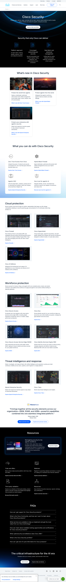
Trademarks (56, 575)
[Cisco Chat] (63, 579)
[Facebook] (46, 571)
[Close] (36, 576)
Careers (20, 571)
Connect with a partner (29, 571)
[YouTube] (56, 571)
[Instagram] (60, 571)
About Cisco (7, 571)
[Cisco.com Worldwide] (7, 5)
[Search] (60, 5)
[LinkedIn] (53, 571)
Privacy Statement (6, 579)
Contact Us (14, 571)
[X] (50, 571)
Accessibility (49, 575)
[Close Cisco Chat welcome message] (46, 578)
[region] (19, 578)
